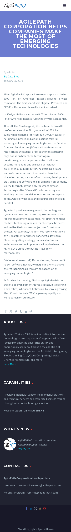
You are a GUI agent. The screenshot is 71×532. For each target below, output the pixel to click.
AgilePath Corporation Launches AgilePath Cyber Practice (37, 442)
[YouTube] (44, 508)
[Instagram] (40, 508)
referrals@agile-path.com (42, 492)
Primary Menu (64, 5)
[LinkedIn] (25, 311)
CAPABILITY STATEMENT (29, 410)
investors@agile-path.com (45, 485)
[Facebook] (5, 311)
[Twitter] (10, 311)
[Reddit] (30, 311)
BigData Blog (11, 76)
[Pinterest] (15, 311)
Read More (10, 364)
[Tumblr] (20, 311)
